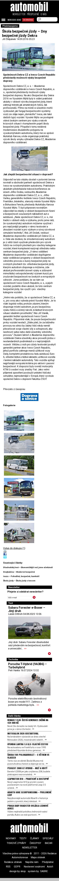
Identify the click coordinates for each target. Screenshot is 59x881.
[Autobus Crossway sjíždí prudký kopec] (19, 465)
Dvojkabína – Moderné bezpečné (19, 572)
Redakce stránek (13, 862)
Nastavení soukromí (34, 866)
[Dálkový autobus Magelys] (19, 488)
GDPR (17, 866)
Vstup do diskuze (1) (14, 548)
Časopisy (35, 843)
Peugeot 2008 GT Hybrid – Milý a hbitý (27, 768)
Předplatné (33, 14)
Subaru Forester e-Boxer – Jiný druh (26, 609)
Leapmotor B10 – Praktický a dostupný (28, 778)
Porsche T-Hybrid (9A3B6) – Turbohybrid (27, 665)
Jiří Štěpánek (9, 39)
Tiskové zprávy (16, 843)
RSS (8, 866)
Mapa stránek (38, 857)
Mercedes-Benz (14, 19)
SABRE (44, 871)
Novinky (11, 838)
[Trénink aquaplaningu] (29, 158)
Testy (23, 838)
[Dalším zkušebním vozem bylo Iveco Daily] (19, 510)
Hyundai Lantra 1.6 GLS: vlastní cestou (27, 744)
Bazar (48, 843)
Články (34, 838)
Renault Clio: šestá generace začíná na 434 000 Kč (27, 721)
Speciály (48, 838)
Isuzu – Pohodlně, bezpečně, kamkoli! (21, 576)
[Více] (49, 654)
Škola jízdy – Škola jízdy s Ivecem (19, 581)
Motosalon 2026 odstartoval (23, 733)
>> (25, 648)
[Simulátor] (19, 533)
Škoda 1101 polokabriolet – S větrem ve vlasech (28, 756)
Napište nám (31, 862)
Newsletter (19, 14)
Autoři (50, 866)
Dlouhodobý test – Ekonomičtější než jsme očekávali (28, 567)
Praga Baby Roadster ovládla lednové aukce (27, 807)
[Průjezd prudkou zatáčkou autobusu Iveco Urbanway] (19, 420)
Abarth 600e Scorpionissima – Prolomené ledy (29, 794)
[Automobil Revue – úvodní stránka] (29, 23)
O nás (44, 14)
